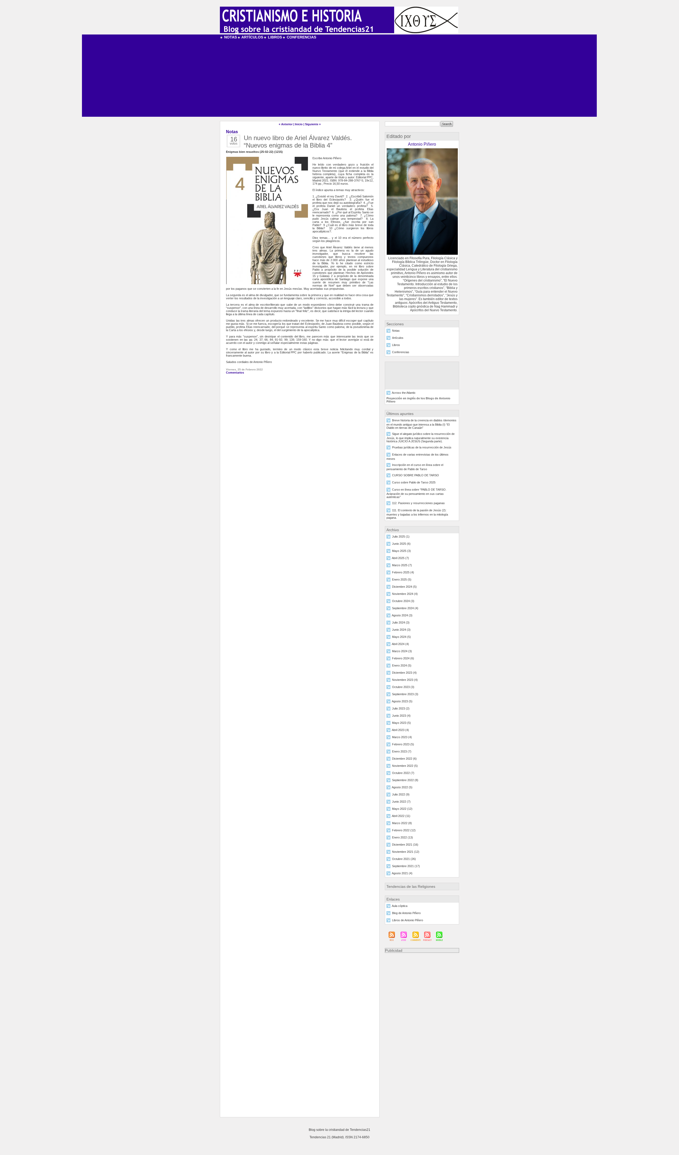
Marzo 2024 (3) (402, 651)
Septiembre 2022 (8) (405, 780)
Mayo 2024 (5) (401, 637)
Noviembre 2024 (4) (405, 594)
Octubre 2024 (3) (403, 601)
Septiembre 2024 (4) (405, 608)
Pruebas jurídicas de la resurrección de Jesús (421, 447)
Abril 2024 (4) (400, 644)
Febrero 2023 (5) (403, 744)
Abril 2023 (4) (400, 730)
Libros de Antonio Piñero (407, 920)
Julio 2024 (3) (401, 622)
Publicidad (393, 950)
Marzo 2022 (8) (402, 823)
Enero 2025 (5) (401, 579)
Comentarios (235, 372)
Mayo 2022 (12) (402, 809)
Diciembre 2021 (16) (405, 844)
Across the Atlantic (404, 393)
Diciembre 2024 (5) (404, 587)
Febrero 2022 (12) (404, 830)
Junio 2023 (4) (401, 715)
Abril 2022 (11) (401, 816)
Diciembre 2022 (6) (404, 758)
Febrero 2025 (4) (403, 572)
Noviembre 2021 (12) (405, 852)
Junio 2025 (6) (401, 544)
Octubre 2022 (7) (403, 773)
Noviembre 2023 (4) (405, 680)
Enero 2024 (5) (401, 665)
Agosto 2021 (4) (402, 873)
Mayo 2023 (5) (401, 723)
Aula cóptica (399, 906)
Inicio (299, 124)
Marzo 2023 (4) (402, 737)
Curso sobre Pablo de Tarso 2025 (414, 482)
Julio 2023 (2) (401, 708)
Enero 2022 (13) (402, 837)
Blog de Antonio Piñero (406, 913)
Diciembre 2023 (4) (404, 672)
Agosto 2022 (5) (402, 787)
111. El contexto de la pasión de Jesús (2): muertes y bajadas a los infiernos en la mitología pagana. (417, 514)
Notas (230, 37)
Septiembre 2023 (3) (405, 694)
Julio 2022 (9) (401, 794)
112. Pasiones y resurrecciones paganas (418, 503)
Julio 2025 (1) (401, 536)
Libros (274, 37)
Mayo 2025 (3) (401, 551)
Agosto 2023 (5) (402, 701)
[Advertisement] (339, 79)
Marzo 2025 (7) (402, 565)
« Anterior (286, 124)
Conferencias (301, 37)
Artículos (252, 37)
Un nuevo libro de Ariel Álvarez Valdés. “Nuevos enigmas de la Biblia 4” (298, 141)
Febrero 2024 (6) (403, 658)
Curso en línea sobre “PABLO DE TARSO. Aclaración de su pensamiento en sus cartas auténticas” (416, 493)
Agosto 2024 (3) (402, 615)
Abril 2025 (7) (400, 558)
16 (233, 139)
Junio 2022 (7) (401, 801)
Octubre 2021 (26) (404, 859)
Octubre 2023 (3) (403, 687)
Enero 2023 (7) (401, 751)
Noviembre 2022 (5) (405, 766)
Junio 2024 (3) (401, 629)
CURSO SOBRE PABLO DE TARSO (415, 475)
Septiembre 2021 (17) (406, 866)
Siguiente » (313, 124)
